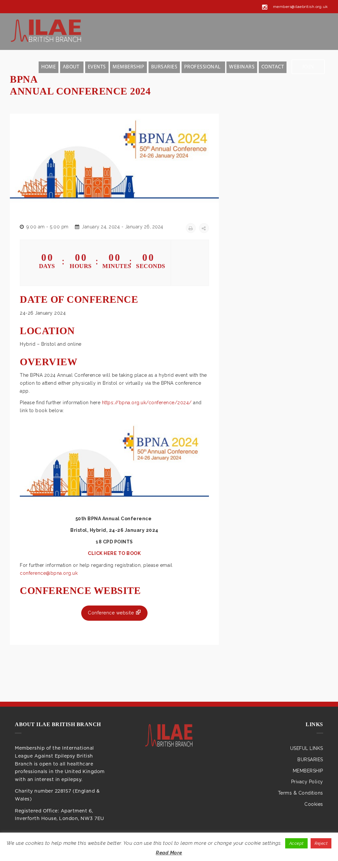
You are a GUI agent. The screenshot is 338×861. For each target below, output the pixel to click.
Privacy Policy (307, 781)
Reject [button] (321, 843)
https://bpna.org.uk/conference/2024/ (147, 402)
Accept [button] (296, 843)
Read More (169, 853)
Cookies (313, 804)
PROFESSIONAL (202, 67)
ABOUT (71, 67)
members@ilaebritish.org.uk (300, 6)
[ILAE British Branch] (169, 736)
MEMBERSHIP (128, 67)
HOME (48, 67)
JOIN (308, 66)
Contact (272, 67)
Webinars (241, 67)
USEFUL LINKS (306, 748)
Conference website (111, 612)
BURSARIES (164, 67)
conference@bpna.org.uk (49, 573)
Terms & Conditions (300, 793)
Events (97, 67)
